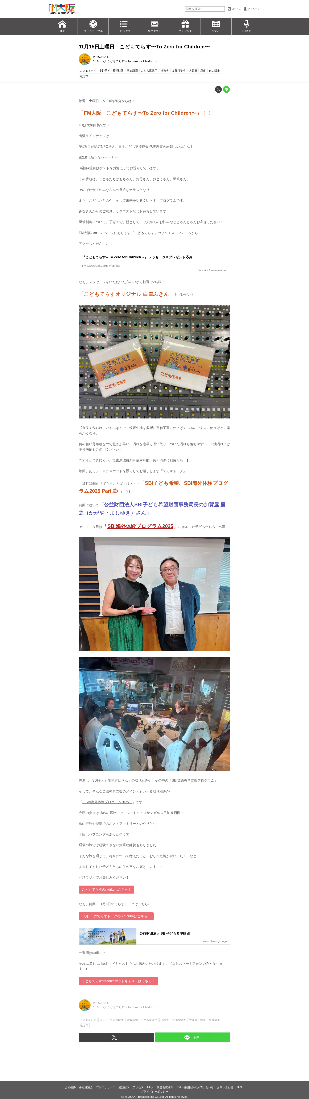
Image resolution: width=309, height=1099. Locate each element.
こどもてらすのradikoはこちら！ (106, 889)
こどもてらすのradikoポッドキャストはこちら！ (118, 981)
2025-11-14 (100, 57)
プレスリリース (105, 1087)
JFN (239, 1087)
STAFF (97, 61)
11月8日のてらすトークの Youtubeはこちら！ (116, 916)
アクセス (138, 1087)
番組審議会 (86, 1087)
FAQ (150, 1087)
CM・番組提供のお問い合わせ (195, 1087)
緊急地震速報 (165, 1087)
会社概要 (70, 1087)
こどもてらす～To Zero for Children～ (132, 61)
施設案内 (124, 1087)
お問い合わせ (225, 1087)
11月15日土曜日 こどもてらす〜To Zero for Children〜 (144, 46)
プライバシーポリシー (154, 1091)
